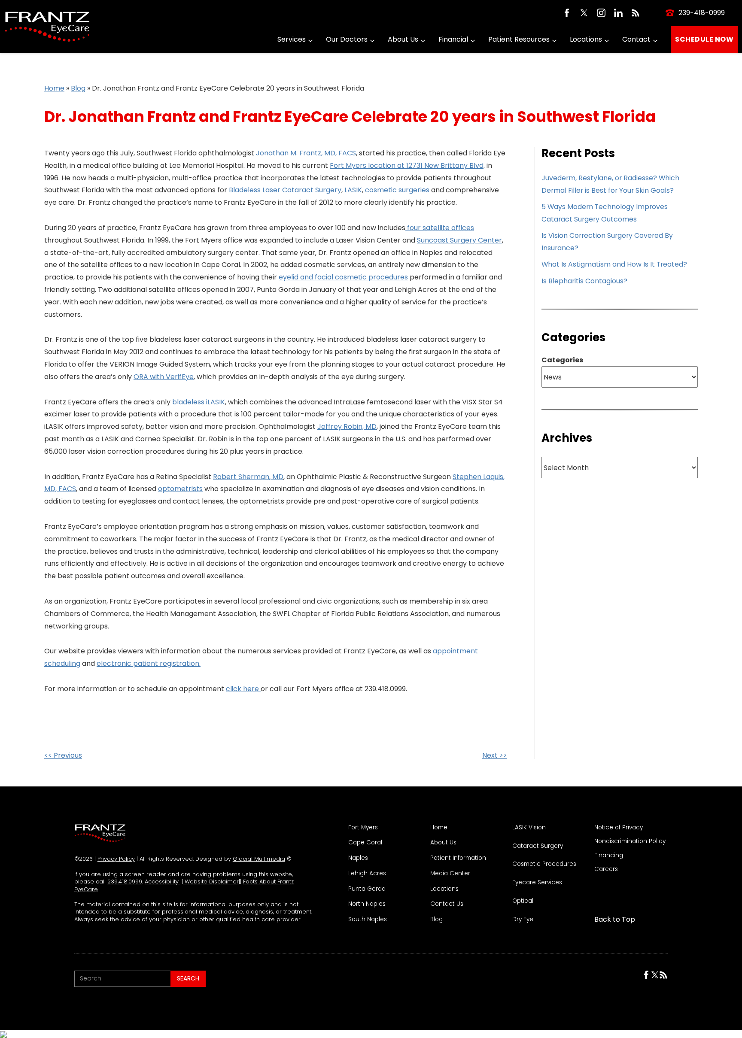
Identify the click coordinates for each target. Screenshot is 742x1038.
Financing (608, 855)
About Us (403, 39)
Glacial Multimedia (259, 858)
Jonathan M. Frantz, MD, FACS (306, 153)
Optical (522, 901)
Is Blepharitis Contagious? (584, 281)
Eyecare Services (537, 882)
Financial (453, 39)
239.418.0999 (124, 881)
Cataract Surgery (537, 846)
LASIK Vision (529, 828)
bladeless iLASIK (198, 402)
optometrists (180, 489)
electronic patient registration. (149, 663)
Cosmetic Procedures (544, 864)
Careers (606, 869)
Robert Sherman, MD (248, 477)
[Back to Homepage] (100, 833)
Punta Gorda (367, 889)
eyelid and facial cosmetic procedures (343, 277)
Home (54, 88)
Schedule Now (704, 39)
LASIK (353, 190)
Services (291, 39)
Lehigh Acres (367, 873)
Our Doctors (347, 39)
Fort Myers (363, 828)
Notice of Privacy (618, 828)
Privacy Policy (116, 858)
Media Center (450, 873)
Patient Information (458, 858)
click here (243, 689)
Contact (636, 39)
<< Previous (63, 755)
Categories (562, 360)
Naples (358, 858)
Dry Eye (522, 919)
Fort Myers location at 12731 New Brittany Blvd (407, 165)
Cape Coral (365, 843)
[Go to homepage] (47, 26)
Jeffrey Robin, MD (347, 426)
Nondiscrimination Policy (630, 841)
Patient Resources (519, 39)
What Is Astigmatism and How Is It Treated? (614, 264)
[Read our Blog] (635, 13)
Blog (78, 88)
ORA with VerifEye (164, 377)
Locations (586, 39)
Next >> (494, 755)
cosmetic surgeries (397, 190)
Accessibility (162, 881)
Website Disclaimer (211, 881)
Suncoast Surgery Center (459, 240)
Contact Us (446, 904)
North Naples (367, 904)
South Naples (367, 919)
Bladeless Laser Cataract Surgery (285, 190)
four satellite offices (439, 228)
